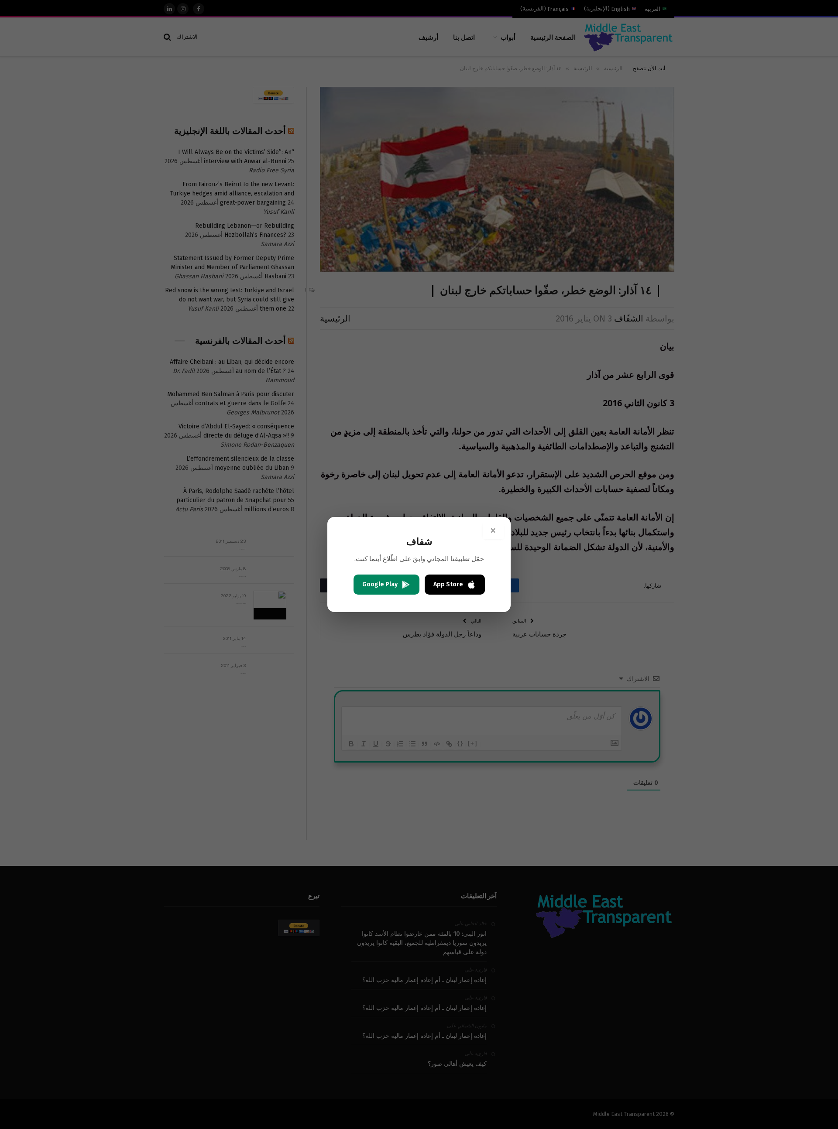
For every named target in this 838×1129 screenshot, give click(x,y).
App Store (448, 584)
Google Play (380, 584)
